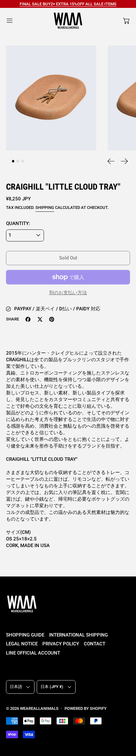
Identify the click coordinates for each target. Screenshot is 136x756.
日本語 (16, 686)
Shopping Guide (25, 635)
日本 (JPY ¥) (51, 686)
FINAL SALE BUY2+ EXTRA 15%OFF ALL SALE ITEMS (68, 4)
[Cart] (126, 20)
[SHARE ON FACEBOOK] (28, 319)
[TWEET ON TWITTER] (40, 319)
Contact (94, 644)
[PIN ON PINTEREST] (52, 319)
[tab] (13, 161)
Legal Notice (22, 644)
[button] (51, 98)
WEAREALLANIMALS (39, 708)
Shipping (44, 207)
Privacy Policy (60, 644)
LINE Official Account (33, 653)
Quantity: (18, 223)
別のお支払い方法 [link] (68, 293)
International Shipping (78, 635)
